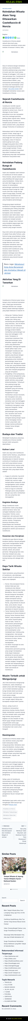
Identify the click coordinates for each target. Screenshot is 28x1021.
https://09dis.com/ (10, 958)
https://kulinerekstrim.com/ (13, 975)
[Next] (23, 873)
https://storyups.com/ (11, 970)
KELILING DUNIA (16, 1018)
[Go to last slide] (4, 873)
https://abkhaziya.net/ (11, 956)
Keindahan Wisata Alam (9, 815)
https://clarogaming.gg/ (12, 965)
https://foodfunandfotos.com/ (14, 961)
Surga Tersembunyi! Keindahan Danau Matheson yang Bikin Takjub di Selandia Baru (15, 944)
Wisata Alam (13, 804)
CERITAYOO (8, 996)
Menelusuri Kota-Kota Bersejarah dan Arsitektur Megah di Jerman (7, 831)
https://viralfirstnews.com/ (13, 968)
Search (4, 898)
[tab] (10, 889)
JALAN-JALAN (9, 989)
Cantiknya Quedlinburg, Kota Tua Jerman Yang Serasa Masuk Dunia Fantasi (14, 922)
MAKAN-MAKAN (10, 987)
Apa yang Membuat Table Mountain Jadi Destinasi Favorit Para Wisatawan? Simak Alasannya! (21, 834)
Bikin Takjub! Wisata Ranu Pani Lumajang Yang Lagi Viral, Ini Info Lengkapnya (14, 913)
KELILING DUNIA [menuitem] (13, 89)
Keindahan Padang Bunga (10, 812)
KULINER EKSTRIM (10, 1001)
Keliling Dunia (6, 818)
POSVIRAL (8, 994)
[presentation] (14, 865)
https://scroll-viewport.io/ (12, 972)
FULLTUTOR (8, 985)
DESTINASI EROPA (7, 8)
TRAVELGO (8, 982)
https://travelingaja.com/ (12, 963)
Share (18, 38)
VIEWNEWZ (8, 999)
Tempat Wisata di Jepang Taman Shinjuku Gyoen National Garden (13, 878)
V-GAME (7, 992)
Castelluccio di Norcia (9, 808)
